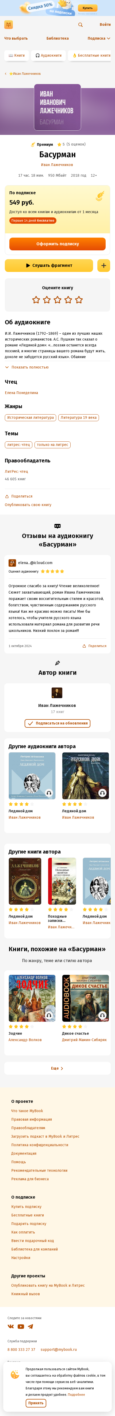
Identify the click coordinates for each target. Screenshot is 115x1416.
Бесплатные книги (94, 55)
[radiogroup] (57, 300)
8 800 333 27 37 (21, 1349)
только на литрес (52, 444)
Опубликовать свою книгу (28, 505)
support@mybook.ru (59, 1349)
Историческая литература (30, 417)
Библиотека (58, 38)
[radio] (36, 299)
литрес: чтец (18, 444)
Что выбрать (16, 38)
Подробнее (76, 1395)
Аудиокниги (51, 55)
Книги (19, 55)
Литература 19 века (79, 417)
